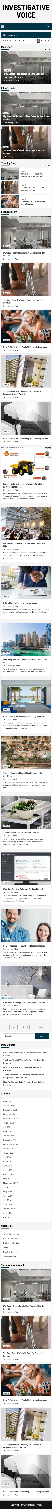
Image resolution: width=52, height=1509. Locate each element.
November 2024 (10, 1144)
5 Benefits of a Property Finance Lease (20, 603)
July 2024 (7, 1157)
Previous (13, 1027)
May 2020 (7, 1178)
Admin (18, 80)
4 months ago (10, 80)
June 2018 (7, 1204)
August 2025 (8, 1122)
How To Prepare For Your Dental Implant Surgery (24, 946)
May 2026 (7, 1101)
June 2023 (7, 1170)
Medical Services (10, 1252)
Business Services (10, 1238)
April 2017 (7, 1217)
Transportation (9, 1256)
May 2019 (7, 1191)
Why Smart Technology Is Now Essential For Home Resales (25, 1054)
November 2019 (10, 1183)
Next (40, 1027)
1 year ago (9, 720)
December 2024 (10, 1140)
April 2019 (7, 1196)
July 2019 (7, 1187)
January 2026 (9, 1105)
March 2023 (8, 1174)
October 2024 (9, 1148)
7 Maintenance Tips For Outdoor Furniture (21, 832)
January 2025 (9, 1135)
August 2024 (8, 1153)
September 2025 (10, 1118)
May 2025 (7, 1131)
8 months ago (10, 490)
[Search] (47, 26)
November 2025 (10, 1114)
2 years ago (9, 892)
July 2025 (7, 1127)
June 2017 (7, 1213)
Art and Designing (11, 1234)
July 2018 (7, 1200)
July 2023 (7, 1165)
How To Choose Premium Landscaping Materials (24, 716)
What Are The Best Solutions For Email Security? (24, 889)
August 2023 (8, 1161)
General (7, 70)
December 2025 (10, 1110)
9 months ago (10, 606)
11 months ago (10, 666)
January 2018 (9, 1208)
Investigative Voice (26, 11)
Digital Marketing (11, 1243)
